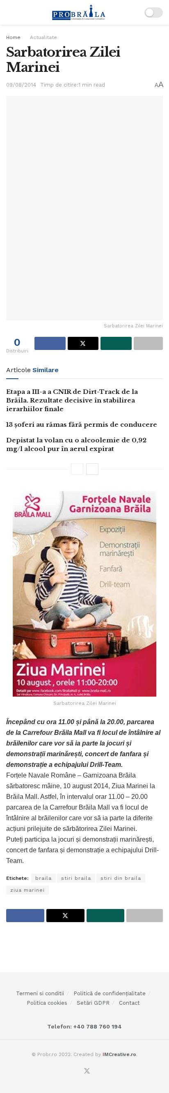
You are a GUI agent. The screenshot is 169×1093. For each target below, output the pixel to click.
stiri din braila (120, 878)
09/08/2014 (21, 85)
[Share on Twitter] (83, 343)
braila (43, 878)
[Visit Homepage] (78, 12)
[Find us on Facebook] (76, 1071)
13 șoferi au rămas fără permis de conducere (81, 424)
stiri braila (76, 878)
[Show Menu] (9, 12)
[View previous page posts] (77, 469)
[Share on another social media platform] (148, 343)
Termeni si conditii (40, 993)
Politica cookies (47, 1003)
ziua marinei (27, 890)
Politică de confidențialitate (109, 993)
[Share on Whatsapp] (116, 343)
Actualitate (43, 37)
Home (13, 37)
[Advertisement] (84, 947)
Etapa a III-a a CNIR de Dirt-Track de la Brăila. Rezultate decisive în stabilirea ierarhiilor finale (72, 400)
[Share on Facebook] (50, 343)
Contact (129, 1003)
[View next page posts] (92, 469)
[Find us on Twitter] (87, 1071)
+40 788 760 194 (97, 1026)
